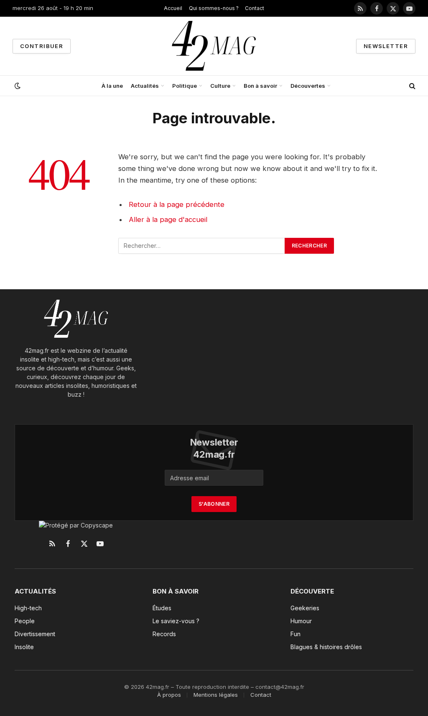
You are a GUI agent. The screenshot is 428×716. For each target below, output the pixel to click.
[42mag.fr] (214, 46)
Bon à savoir (260, 85)
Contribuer (41, 46)
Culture (220, 85)
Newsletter (386, 46)
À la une (112, 85)
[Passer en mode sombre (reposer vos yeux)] (17, 85)
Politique (184, 85)
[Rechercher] (411, 85)
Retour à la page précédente (176, 204)
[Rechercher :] (201, 246)
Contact (254, 8)
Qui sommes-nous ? (214, 8)
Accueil (173, 8)
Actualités (145, 85)
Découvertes (307, 85)
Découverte (312, 591)
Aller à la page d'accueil (168, 219)
